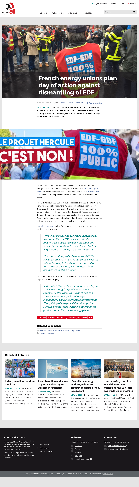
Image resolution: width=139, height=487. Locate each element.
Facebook (78, 446)
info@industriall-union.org (117, 446)
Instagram (78, 456)
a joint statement (46, 226)
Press (122, 4)
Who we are (44, 445)
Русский (79, 103)
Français (71, 103)
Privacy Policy (108, 474)
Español (63, 103)
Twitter (77, 449)
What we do (44, 448)
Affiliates (114, 4)
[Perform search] (134, 12)
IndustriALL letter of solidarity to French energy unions (59, 331)
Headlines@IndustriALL (83, 459)
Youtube (78, 452)
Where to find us (46, 451)
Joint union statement (47, 333)
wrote (79, 276)
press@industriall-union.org (118, 449)
